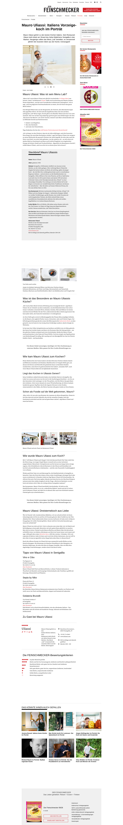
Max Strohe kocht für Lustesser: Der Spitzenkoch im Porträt (61, 734)
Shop (70, 2)
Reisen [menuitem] (67, 15)
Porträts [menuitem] (80, 15)
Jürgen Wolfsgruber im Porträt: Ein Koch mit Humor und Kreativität (88, 734)
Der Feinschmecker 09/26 (87, 149)
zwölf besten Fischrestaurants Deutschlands (53, 130)
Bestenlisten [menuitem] (42, 15)
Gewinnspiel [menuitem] (75, 821)
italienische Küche (65, 321)
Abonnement (65, 2)
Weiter (90, 40)
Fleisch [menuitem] (73, 15)
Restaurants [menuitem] (31, 15)
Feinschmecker (25, 19)
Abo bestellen (56, 816)
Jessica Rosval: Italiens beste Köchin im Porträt (34, 734)
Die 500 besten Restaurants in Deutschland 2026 (89, 76)
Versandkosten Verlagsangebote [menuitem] (81, 819)
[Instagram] (97, 2)
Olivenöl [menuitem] (92, 15)
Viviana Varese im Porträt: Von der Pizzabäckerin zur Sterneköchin (60, 760)
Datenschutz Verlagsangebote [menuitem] (80, 805)
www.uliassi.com (33, 230)
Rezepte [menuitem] (59, 15)
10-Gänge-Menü (64, 98)
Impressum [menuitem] (75, 803)
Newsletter (81, 2)
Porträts (33, 19)
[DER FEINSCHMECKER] (61, 9)
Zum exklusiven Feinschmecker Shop (92, 10)
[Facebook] (94, 2)
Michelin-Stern (44, 534)
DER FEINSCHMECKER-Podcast (90, 109)
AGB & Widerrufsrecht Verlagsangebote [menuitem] (83, 812)
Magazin (59, 2)
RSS (91, 2)
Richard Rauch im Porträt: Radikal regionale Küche (33, 760)
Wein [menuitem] (51, 15)
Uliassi (43, 100)
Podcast (87, 2)
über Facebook (27, 567)
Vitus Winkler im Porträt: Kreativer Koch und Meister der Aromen (87, 760)
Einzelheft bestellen (55, 820)
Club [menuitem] (85, 15)
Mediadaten (75, 2)
